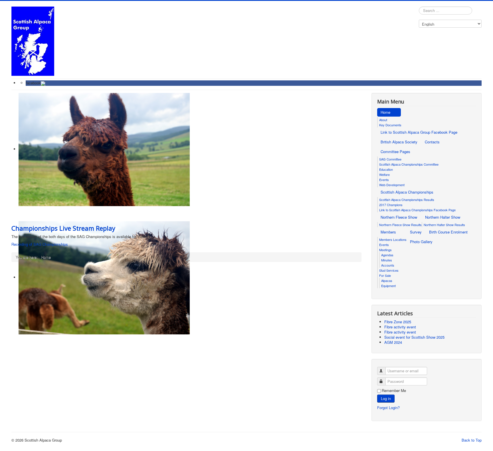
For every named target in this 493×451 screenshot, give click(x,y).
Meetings (385, 249)
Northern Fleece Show (399, 217)
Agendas (387, 255)
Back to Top (472, 440)
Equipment (388, 285)
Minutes (386, 260)
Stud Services (389, 270)
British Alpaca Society (399, 142)
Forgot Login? (388, 407)
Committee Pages (395, 151)
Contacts (432, 142)
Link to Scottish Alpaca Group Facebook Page (419, 132)
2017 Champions (391, 204)
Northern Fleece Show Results (400, 224)
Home (385, 112)
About (383, 119)
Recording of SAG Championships (39, 244)
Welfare (384, 174)
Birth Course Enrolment (448, 232)
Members (388, 232)
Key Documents (390, 125)
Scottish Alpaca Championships (407, 192)
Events (384, 179)
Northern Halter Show (442, 217)
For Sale (385, 275)
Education (386, 169)
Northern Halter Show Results (444, 224)
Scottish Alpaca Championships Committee (409, 164)
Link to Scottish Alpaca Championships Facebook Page (417, 210)
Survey (416, 232)
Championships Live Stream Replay (63, 228)
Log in (386, 398)
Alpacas (386, 280)
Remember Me (394, 390)
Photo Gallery (421, 241)
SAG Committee (390, 159)
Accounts (387, 265)
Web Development (392, 184)
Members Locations (393, 239)
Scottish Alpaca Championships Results (406, 199)
